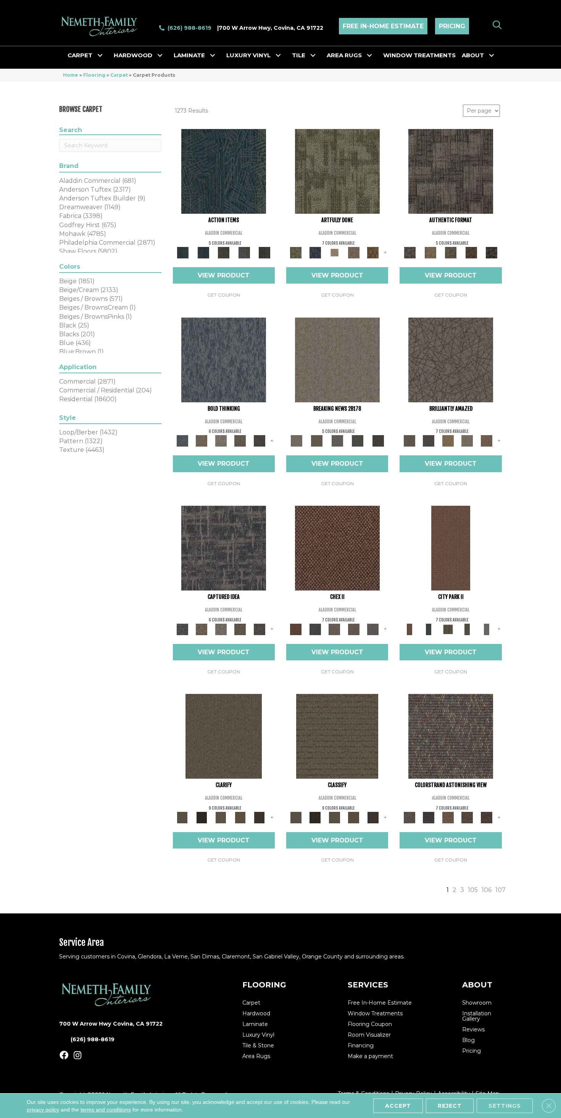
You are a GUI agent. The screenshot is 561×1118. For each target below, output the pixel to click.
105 (473, 890)
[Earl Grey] (244, 252)
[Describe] (220, 817)
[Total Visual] (447, 817)
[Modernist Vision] (334, 252)
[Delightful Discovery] (337, 171)
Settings (504, 1105)
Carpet (80, 55)
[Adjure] (259, 817)
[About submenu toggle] (491, 55)
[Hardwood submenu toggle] (160, 55)
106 (487, 890)
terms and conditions (106, 1110)
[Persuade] (240, 817)
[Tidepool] (223, 171)
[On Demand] (357, 440)
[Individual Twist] (451, 252)
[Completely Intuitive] (447, 440)
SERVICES (368, 984)
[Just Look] (486, 817)
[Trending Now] (337, 359)
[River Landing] (314, 629)
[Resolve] (223, 736)
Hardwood (133, 55)
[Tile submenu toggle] (313, 55)
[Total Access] (378, 440)
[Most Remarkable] (314, 252)
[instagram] (77, 1055)
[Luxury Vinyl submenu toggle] (278, 55)
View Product (224, 275)
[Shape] (223, 359)
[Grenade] (201, 440)
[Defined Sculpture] (430, 252)
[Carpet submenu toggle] (100, 55)
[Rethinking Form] (471, 252)
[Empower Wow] (467, 440)
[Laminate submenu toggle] (212, 55)
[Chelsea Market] (337, 547)
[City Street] (264, 252)
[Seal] (259, 440)
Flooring (94, 75)
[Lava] (220, 440)
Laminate (189, 55)
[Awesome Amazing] (353, 252)
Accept (398, 1105)
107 (500, 890)
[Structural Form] (491, 252)
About (473, 55)
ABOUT (477, 984)
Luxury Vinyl (248, 55)
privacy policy (43, 1110)
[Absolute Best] (467, 817)
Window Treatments (419, 55)
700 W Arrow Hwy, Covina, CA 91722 (271, 27)
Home (70, 75)
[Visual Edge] (450, 171)
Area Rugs (344, 55)
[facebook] (64, 1055)
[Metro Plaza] (353, 629)
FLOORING (264, 984)
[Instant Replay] (337, 440)
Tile (298, 55)
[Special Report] (317, 440)
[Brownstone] (223, 252)
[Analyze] (201, 817)
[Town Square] (373, 629)
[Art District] (334, 629)
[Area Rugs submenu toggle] (369, 55)
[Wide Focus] (428, 817)
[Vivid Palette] (373, 252)
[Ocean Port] (203, 252)
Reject (450, 1105)
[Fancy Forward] (450, 736)
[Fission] (240, 440)
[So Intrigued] (450, 359)
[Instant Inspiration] (486, 440)
